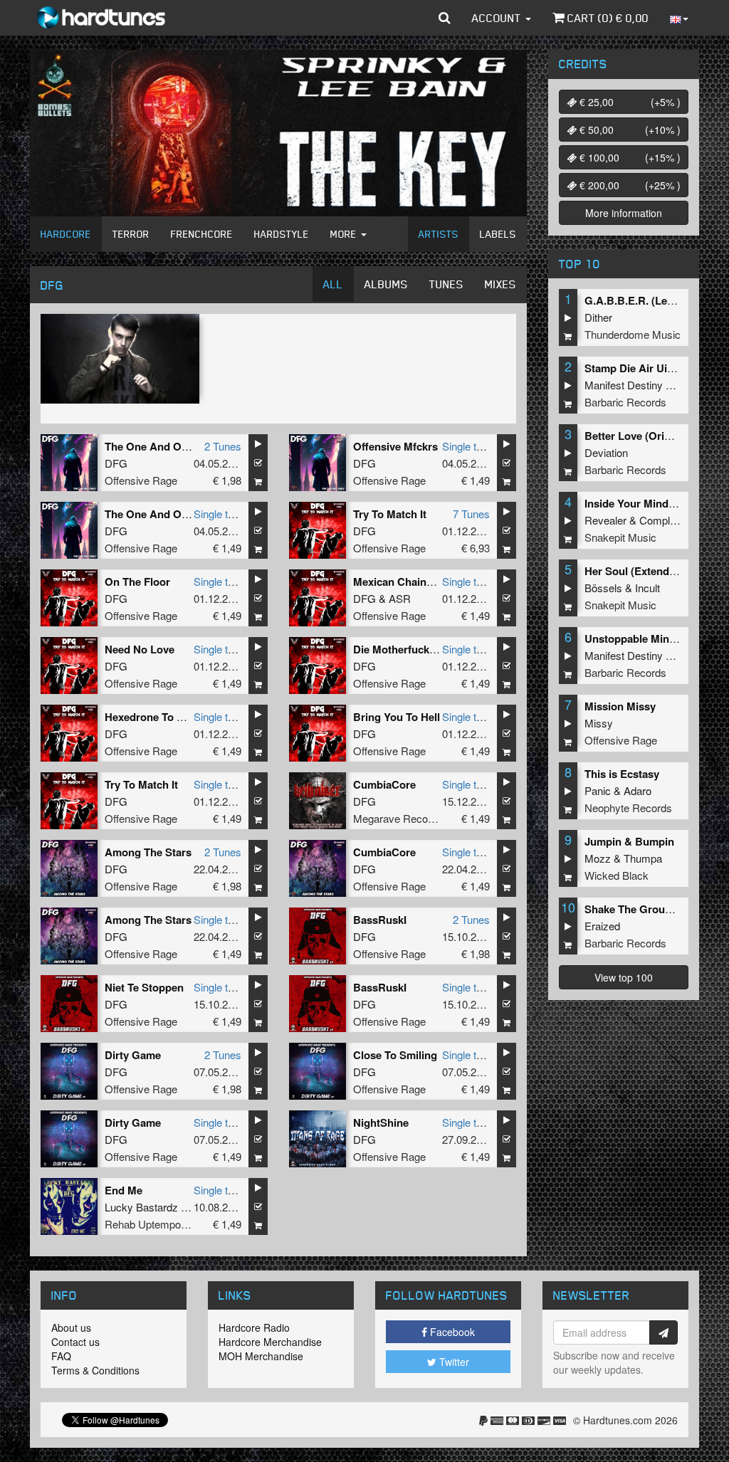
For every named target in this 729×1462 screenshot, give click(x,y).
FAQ (61, 1356)
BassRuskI (380, 919)
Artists (438, 234)
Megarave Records (398, 818)
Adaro (637, 790)
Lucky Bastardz (141, 1206)
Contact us (75, 1342)
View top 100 (623, 977)
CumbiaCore (384, 784)
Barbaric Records (625, 401)
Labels (498, 234)
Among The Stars (148, 852)
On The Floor (137, 581)
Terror (131, 234)
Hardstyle (281, 234)
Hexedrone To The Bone (164, 717)
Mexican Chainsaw (399, 581)
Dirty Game (133, 1055)
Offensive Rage (141, 480)
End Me (123, 1190)
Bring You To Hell (396, 717)
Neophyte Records (628, 807)
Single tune (467, 445)
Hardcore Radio (254, 1327)
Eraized (602, 925)
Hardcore (66, 234)
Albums (386, 284)
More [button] (345, 234)
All (333, 284)
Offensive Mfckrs (395, 446)
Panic (597, 790)
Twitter (452, 1362)
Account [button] (498, 18)
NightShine (381, 1122)
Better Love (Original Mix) (648, 435)
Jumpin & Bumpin (629, 841)
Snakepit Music (620, 537)
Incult (647, 587)
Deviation (606, 452)
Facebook (451, 1332)
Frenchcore (202, 234)
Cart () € (607, 18)
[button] (444, 18)
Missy (598, 722)
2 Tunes (222, 445)
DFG (116, 463)
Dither (598, 317)
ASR (400, 598)
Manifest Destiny (623, 384)
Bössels (603, 587)
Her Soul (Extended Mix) (645, 571)
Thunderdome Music (632, 334)
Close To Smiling (395, 1055)
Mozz (597, 858)
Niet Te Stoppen (144, 987)
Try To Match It (389, 514)
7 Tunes (471, 513)
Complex (660, 519)
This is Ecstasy (621, 774)
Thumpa (643, 858)
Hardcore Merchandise (270, 1342)
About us (71, 1327)
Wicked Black (616, 875)
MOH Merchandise (261, 1356)
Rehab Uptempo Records (164, 1223)
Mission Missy (620, 706)
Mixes (500, 284)
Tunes (446, 284)
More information (623, 213)
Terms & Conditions (95, 1370)
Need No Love (139, 649)
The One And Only (150, 446)
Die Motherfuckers (399, 649)
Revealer (605, 519)
